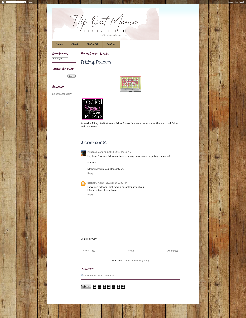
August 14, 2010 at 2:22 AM (117, 152)
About (74, 44)
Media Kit (92, 44)
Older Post (172, 251)
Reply (90, 173)
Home (59, 44)
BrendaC (92, 183)
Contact (111, 44)
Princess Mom (95, 152)
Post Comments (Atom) (137, 260)
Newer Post (89, 251)
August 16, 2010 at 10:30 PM (112, 183)
